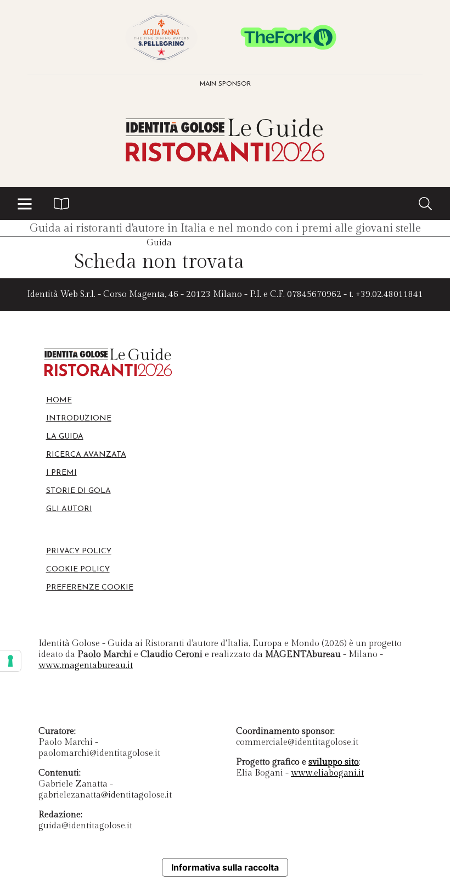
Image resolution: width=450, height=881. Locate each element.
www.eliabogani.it (327, 773)
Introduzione (78, 418)
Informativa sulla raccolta (225, 867)
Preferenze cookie (89, 587)
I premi (61, 473)
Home (59, 400)
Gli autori (69, 509)
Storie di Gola (78, 491)
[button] (25, 203)
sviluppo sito (333, 762)
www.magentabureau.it (85, 665)
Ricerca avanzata (86, 455)
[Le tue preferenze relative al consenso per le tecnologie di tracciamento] (10, 660)
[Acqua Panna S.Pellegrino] (161, 37)
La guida (64, 437)
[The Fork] (288, 37)
